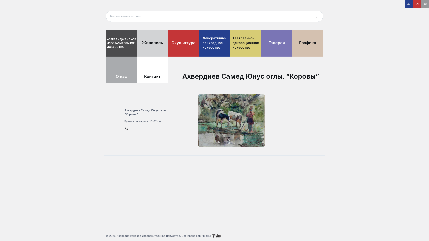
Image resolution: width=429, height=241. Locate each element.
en (417, 4)
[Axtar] (315, 16)
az (408, 4)
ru (425, 4)
